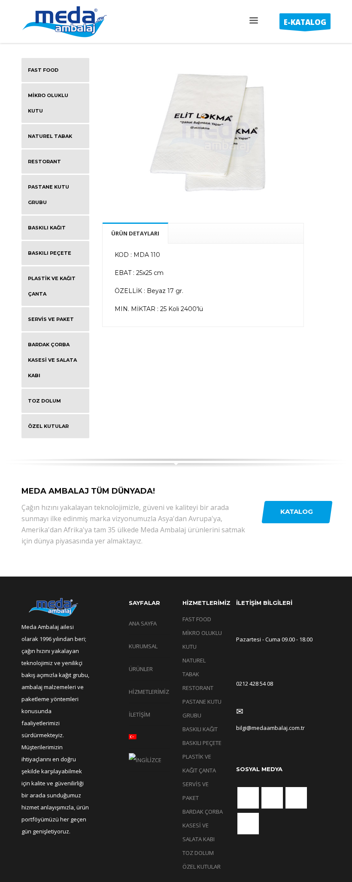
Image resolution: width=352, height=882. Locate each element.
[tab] (135, 233)
